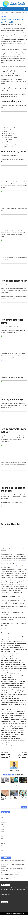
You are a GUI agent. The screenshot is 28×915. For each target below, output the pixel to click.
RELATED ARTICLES (8, 774)
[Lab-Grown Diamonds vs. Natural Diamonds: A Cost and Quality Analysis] (5, 780)
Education (3, 819)
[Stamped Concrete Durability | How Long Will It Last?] (14, 793)
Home (2, 12)
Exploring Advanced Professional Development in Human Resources (13, 861)
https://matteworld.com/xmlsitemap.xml (10, 905)
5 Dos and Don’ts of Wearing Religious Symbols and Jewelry (5, 798)
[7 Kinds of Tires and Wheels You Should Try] (23, 780)
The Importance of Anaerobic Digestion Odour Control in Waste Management (12, 877)
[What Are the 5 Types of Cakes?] (23, 793)
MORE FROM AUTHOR (19, 774)
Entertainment (4, 822)
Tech (2, 848)
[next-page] (15, 802)
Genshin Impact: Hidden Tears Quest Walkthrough (6, 755)
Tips (2, 850)
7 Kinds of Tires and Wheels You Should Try (22, 785)
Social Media (3, 843)
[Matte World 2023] (14, 3)
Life (1, 841)
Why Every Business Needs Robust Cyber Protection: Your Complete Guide (13, 869)
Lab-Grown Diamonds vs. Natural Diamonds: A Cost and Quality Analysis (5, 785)
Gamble (2, 826)
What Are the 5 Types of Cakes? (22, 797)
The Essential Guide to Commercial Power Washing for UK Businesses (13, 865)
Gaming (2, 829)
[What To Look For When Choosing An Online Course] (14, 780)
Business (3, 815)
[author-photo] (14, 765)
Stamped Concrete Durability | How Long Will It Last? (14, 797)
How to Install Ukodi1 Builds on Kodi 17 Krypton (22, 755)
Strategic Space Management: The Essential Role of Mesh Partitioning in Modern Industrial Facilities (13, 873)
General (6, 12)
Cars (2, 817)
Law (2, 838)
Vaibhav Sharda (6, 24)
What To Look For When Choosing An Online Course (14, 785)
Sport (2, 845)
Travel (2, 852)
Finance (2, 824)
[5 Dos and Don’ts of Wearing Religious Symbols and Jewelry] (5, 793)
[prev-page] (13, 802)
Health (2, 834)
